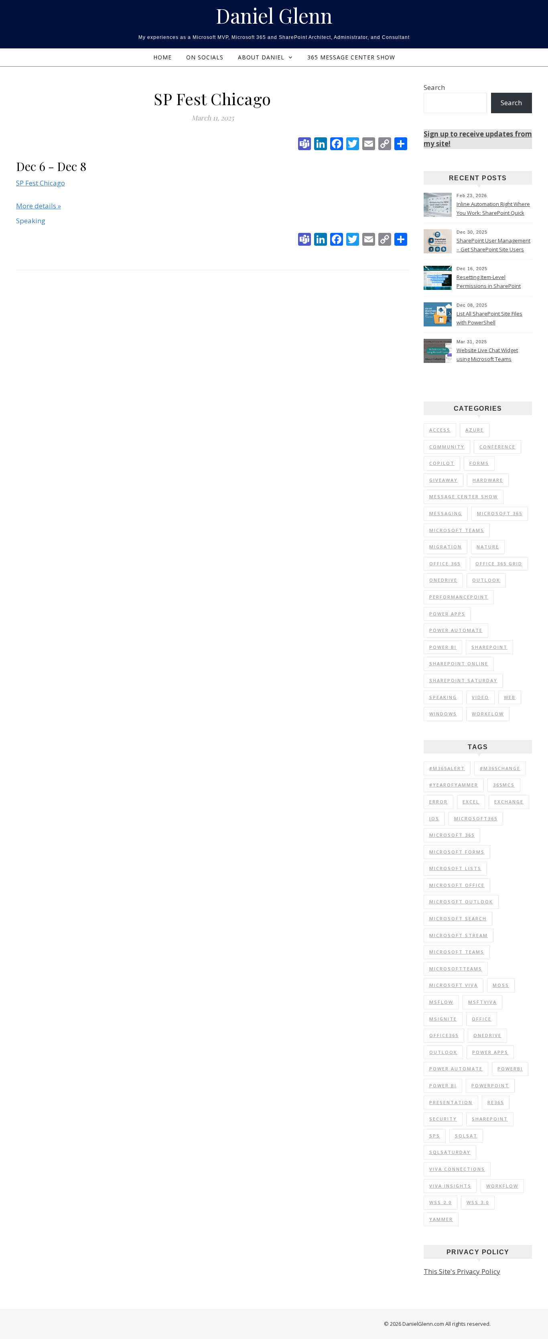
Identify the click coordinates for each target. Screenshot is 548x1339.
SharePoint (489, 647)
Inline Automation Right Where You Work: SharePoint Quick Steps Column (493, 209)
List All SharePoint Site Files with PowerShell (489, 318)
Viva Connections (457, 1169)
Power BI (443, 647)
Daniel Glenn (274, 16)
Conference (497, 447)
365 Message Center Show (351, 57)
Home (162, 57)
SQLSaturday (450, 1152)
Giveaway (443, 480)
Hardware (488, 480)
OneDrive (443, 580)
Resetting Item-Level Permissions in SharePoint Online (489, 282)
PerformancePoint (458, 597)
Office (481, 1019)
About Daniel (261, 57)
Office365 (444, 1035)
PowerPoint (490, 1085)
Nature (488, 547)
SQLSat (466, 1136)
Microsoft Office (457, 885)
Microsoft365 (475, 818)
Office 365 (445, 563)
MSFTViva (482, 1002)
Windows (443, 714)
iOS (434, 818)
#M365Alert (447, 768)
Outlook (486, 580)
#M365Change (500, 768)
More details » (38, 205)
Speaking (443, 697)
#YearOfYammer (453, 785)
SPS (434, 1136)
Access (440, 430)
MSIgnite (443, 1019)
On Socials (204, 57)
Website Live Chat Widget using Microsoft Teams (487, 354)
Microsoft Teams (456, 530)
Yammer (441, 1219)
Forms (479, 463)
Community (447, 447)
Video (480, 697)
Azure (474, 430)
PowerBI (510, 1069)
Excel (471, 802)
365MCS (504, 785)
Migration (445, 547)
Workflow (488, 714)
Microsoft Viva (453, 985)
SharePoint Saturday (463, 680)
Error (438, 802)
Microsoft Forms (457, 852)
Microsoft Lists (455, 868)
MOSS (501, 985)
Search (434, 87)
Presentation (451, 1102)
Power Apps (447, 614)
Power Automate (456, 630)
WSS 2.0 (440, 1202)
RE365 (495, 1102)
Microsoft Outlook (461, 902)
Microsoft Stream (458, 935)
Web (510, 697)
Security (443, 1119)
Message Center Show (463, 496)
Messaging (445, 513)
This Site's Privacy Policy (462, 1271)
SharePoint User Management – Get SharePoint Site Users (493, 245)
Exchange (509, 802)
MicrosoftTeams (455, 969)
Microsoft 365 (499, 513)
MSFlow (441, 1002)
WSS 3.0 (478, 1202)
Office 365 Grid (498, 563)
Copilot (442, 463)
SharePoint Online (458, 663)
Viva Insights (450, 1186)
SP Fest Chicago (40, 183)
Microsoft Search (458, 918)
